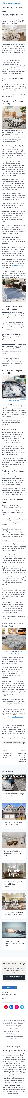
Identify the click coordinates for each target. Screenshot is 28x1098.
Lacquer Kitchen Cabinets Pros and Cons (7, 754)
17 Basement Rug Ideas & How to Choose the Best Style (13, 853)
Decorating (14, 15)
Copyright (19, 1026)
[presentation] (14, 783)
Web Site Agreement (14, 1034)
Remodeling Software (9, 994)
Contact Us (21, 1023)
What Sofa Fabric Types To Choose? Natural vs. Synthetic (13, 884)
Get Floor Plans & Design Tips (14, 977)
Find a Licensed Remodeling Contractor (14, 1037)
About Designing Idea (9, 1023)
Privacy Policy (14, 1028)
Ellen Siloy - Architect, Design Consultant (13, 14)
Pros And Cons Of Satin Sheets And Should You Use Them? (14, 943)
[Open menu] (24, 3)
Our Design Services (9, 987)
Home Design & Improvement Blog (14, 1020)
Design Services (7, 992)
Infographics (10, 1026)
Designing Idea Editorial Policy (14, 1031)
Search (4, 998)
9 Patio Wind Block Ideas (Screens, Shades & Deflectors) (22, 756)
